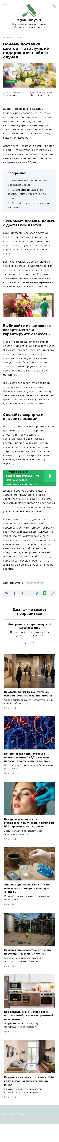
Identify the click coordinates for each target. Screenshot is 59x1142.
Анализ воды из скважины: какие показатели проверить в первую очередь (27, 888)
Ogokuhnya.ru (29, 20)
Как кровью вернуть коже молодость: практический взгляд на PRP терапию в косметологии (29, 823)
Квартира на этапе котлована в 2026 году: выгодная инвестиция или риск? (29, 1081)
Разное (11, 81)
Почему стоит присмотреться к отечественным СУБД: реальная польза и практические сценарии (27, 757)
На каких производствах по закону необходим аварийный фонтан (27, 952)
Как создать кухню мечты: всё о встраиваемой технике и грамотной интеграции (28, 1015)
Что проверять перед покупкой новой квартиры (29, 626)
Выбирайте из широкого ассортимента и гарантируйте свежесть (27, 193)
